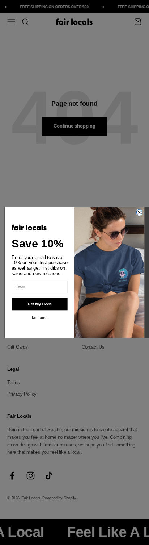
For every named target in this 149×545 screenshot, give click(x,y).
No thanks (39, 318)
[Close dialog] (139, 212)
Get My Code (39, 304)
